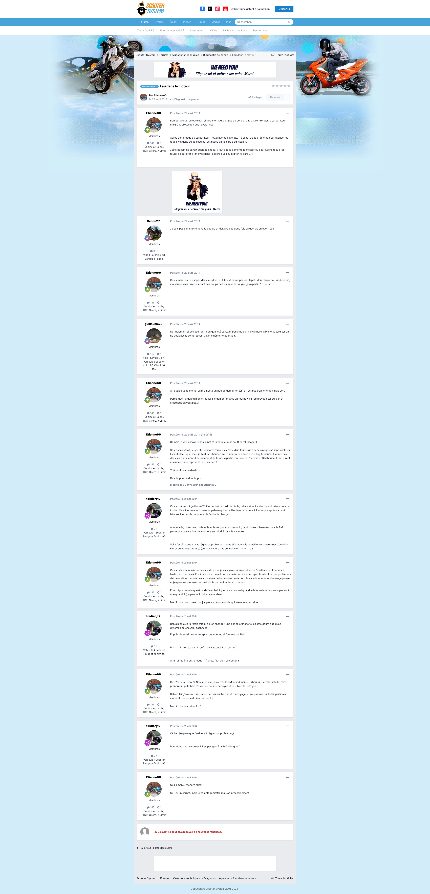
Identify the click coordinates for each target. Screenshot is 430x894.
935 (155, 251)
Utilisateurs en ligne (235, 30)
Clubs (213, 30)
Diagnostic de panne (186, 99)
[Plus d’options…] (287, 113)
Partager (256, 97)
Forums (144, 21)
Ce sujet (277, 22)
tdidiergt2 (153, 498)
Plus (228, 21)
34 (155, 528)
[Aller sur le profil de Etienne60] (143, 97)
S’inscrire (284, 8)
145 (152, 143)
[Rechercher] (289, 22)
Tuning (201, 21)
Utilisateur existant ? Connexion (251, 9)
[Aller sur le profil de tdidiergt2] (154, 510)
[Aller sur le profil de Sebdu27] (154, 233)
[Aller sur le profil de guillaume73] (154, 335)
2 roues (159, 21)
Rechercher (260, 30)
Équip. (173, 21)
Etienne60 (160, 95)
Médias (215, 21)
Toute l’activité (145, 30)
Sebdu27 (153, 221)
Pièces (187, 21)
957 (152, 354)
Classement (197, 30)
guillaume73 (153, 324)
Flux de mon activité (172, 30)
